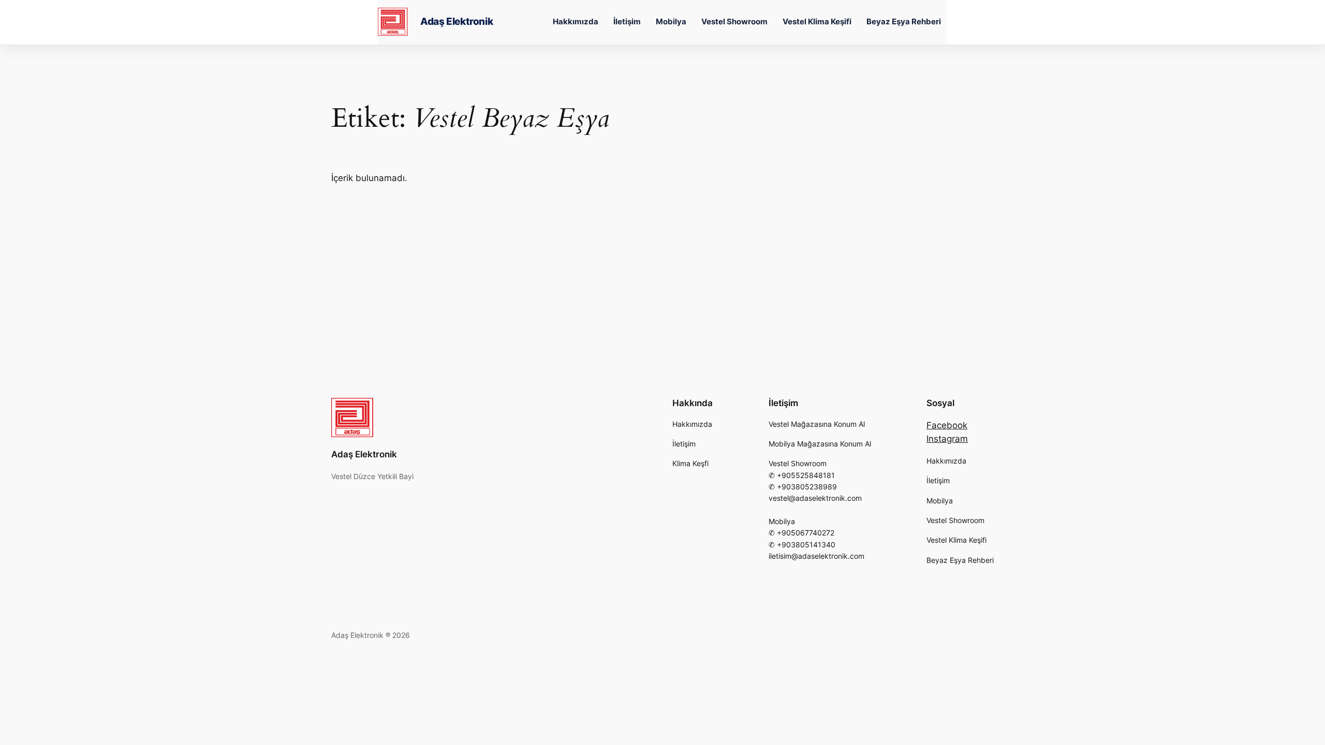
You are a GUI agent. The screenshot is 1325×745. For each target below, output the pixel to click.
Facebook (946, 425)
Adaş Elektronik (456, 21)
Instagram (947, 439)
